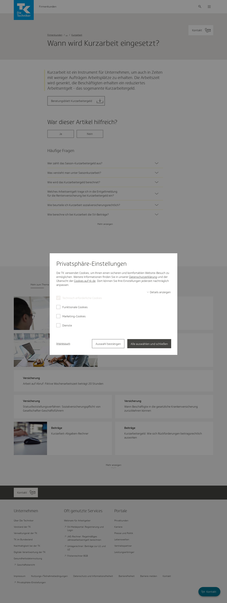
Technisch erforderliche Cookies (82, 298)
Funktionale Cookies (75, 307)
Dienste (67, 325)
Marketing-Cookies (74, 316)
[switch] (159, 292)
